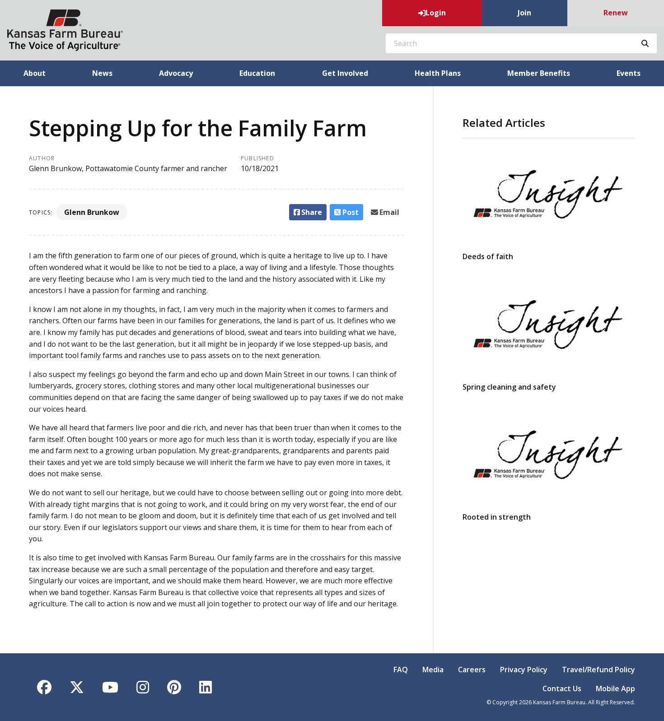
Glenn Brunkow (91, 212)
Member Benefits (538, 73)
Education (257, 73)
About (34, 73)
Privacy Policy (523, 669)
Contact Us (561, 688)
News (102, 73)
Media (433, 669)
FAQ (400, 669)
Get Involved (345, 73)
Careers (472, 669)
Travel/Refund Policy (598, 669)
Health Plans (438, 73)
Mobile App (615, 688)
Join (524, 13)
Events (629, 73)
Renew (615, 13)
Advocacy (176, 73)
